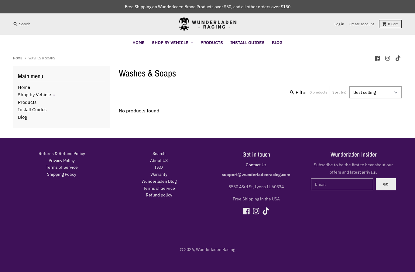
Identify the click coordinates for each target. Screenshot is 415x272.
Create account (361, 24)
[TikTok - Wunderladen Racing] (398, 58)
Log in (339, 24)
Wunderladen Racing (215, 249)
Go (386, 184)
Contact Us (256, 165)
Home (17, 58)
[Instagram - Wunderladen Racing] (388, 58)
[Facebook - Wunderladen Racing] (377, 58)
